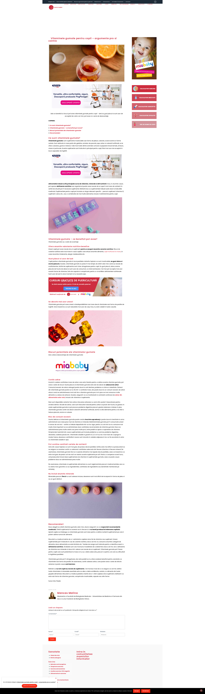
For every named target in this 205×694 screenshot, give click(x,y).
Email (77, 631)
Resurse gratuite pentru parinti (83, 1)
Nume (50, 631)
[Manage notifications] (201, 690)
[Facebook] (155, 1)
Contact (128, 1)
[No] (203, 691)
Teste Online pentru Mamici (64, 1)
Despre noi (51, 1)
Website (102, 631)
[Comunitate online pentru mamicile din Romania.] (55, 7)
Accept (137, 691)
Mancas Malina (67, 593)
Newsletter (97, 1)
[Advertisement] (102, 22)
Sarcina (51, 662)
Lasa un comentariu (29, 686)
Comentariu (52, 614)
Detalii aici (146, 691)
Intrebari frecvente (117, 1)
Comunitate (106, 1)
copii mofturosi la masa (112, 252)
